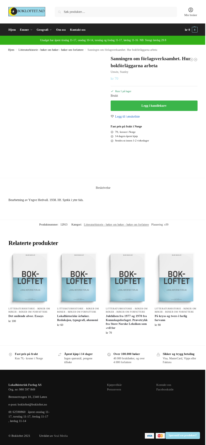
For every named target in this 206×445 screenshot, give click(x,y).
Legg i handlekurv (154, 105)
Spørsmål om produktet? (183, 435)
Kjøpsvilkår (114, 384)
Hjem (11, 49)
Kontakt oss (163, 384)
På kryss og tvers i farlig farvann (171, 318)
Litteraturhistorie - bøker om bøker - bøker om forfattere (51, 49)
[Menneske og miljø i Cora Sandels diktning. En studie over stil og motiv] (192, 60)
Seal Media (61, 435)
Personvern (114, 389)
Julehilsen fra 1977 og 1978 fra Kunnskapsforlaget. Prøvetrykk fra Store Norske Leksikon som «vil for (126, 321)
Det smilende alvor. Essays (25, 316)
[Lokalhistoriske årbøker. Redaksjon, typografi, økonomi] (78, 278)
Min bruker (190, 15)
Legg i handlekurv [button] (30, 329)
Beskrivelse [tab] (103, 187)
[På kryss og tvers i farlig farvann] (176, 278)
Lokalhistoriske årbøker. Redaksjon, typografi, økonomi (77, 318)
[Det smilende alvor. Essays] (29, 278)
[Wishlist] (45, 258)
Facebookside (165, 389)
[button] (191, 30)
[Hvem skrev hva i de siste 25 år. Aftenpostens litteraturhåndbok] (196, 60)
